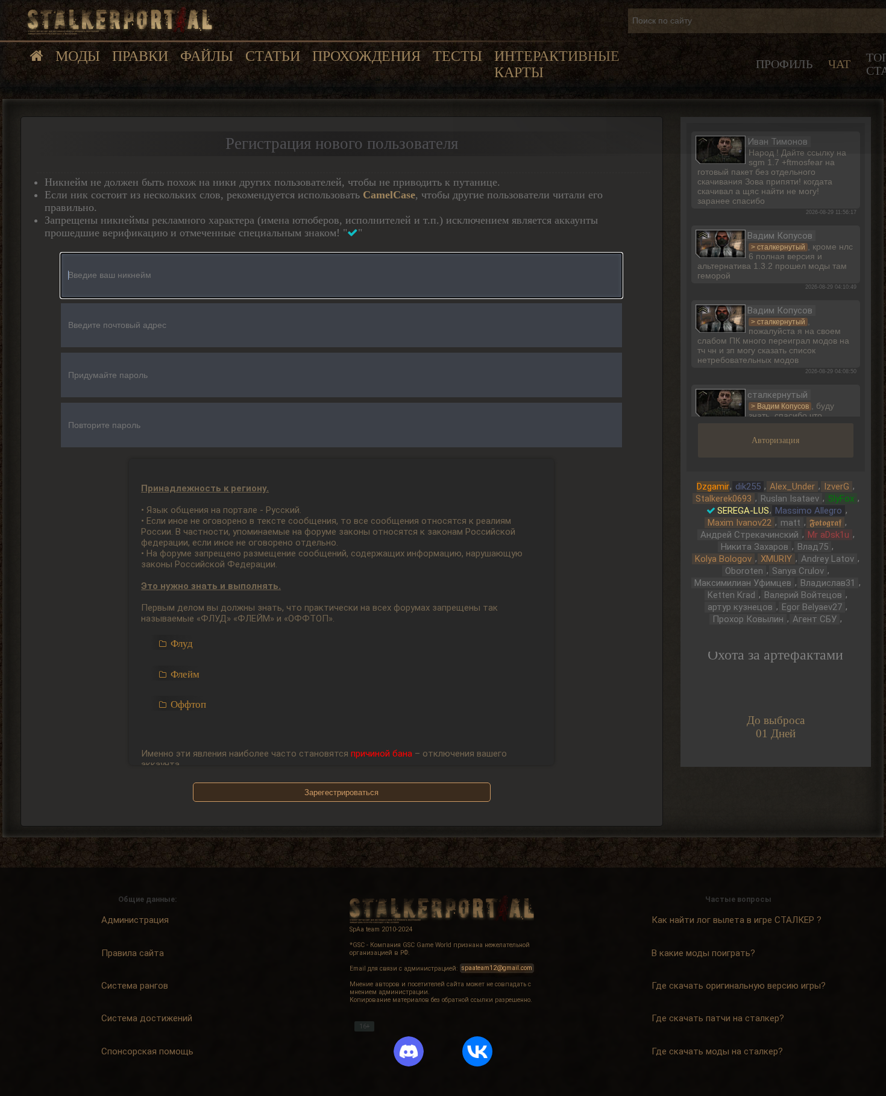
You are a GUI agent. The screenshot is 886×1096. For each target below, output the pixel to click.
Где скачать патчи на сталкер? (718, 1018)
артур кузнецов (740, 607)
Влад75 (812, 546)
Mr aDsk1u (828, 534)
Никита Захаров (754, 546)
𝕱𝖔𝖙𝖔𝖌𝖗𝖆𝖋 (825, 522)
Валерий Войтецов (803, 595)
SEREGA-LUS (743, 510)
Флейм (185, 674)
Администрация (135, 920)
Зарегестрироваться (341, 792)
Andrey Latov (827, 558)
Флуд (182, 643)
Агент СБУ (815, 619)
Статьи (272, 56)
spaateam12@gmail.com (497, 968)
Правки (140, 56)
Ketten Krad (731, 595)
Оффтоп (188, 704)
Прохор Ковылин (748, 619)
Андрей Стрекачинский (749, 534)
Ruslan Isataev (790, 498)
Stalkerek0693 (724, 498)
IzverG (836, 486)
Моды (77, 56)
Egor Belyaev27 (812, 607)
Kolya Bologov (723, 558)
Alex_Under (792, 486)
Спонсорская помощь (147, 1050)
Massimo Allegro (808, 510)
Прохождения (366, 56)
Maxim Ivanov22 (739, 522)
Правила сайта (132, 952)
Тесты (457, 56)
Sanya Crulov (798, 570)
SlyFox (841, 498)
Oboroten (744, 570)
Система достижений (146, 1018)
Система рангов (134, 985)
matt (790, 522)
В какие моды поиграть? (703, 952)
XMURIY (776, 558)
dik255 (748, 486)
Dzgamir (713, 486)
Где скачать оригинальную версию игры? (739, 985)
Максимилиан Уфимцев (742, 583)
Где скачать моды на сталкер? (717, 1050)
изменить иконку (721, 148)
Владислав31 (827, 583)
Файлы (206, 56)
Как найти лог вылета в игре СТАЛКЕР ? (737, 920)
